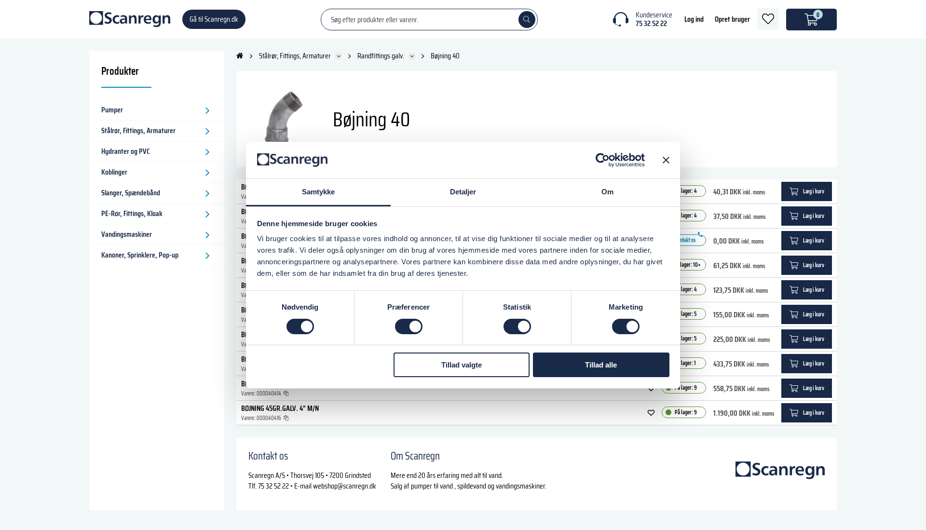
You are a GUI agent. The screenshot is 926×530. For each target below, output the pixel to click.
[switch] (408, 326)
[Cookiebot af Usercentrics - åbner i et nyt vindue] (602, 160)
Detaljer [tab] (463, 192)
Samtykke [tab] (318, 192)
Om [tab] (607, 192)
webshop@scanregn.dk (344, 486)
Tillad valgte (461, 365)
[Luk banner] (666, 160)
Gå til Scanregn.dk (214, 19)
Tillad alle (601, 365)
